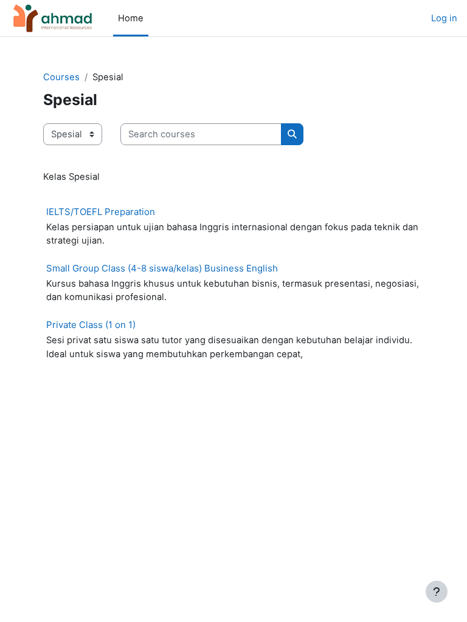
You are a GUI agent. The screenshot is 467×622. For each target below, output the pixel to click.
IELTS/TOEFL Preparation (100, 211)
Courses (61, 77)
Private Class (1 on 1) (91, 324)
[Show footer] (437, 592)
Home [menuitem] (131, 18)
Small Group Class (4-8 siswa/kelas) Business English (162, 268)
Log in (444, 18)
